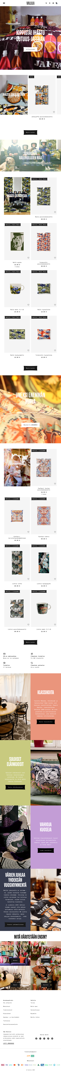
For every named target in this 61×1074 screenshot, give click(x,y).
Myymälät (33, 1013)
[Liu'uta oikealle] (59, 96)
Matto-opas (34, 1006)
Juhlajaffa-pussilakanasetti (42, 117)
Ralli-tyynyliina (44, 309)
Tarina (33, 1003)
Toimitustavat (7, 1010)
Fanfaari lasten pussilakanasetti (43, 489)
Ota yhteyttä (7, 1003)
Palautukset (7, 1013)
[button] (4, 3)
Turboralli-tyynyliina (44, 355)
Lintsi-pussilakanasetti (17, 629)
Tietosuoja (6, 1021)
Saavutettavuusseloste (10, 1024)
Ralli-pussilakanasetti (44, 217)
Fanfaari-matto (43, 536)
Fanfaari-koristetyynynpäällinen (17, 537)
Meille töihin (35, 1017)
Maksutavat (6, 1006)
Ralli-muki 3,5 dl (17, 309)
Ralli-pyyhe (17, 262)
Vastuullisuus (35, 1010)
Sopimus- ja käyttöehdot (11, 1017)
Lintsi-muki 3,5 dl (44, 629)
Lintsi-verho (17, 583)
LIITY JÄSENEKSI (8, 1043)
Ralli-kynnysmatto (17, 355)
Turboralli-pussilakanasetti (43, 263)
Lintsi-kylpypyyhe (44, 583)
